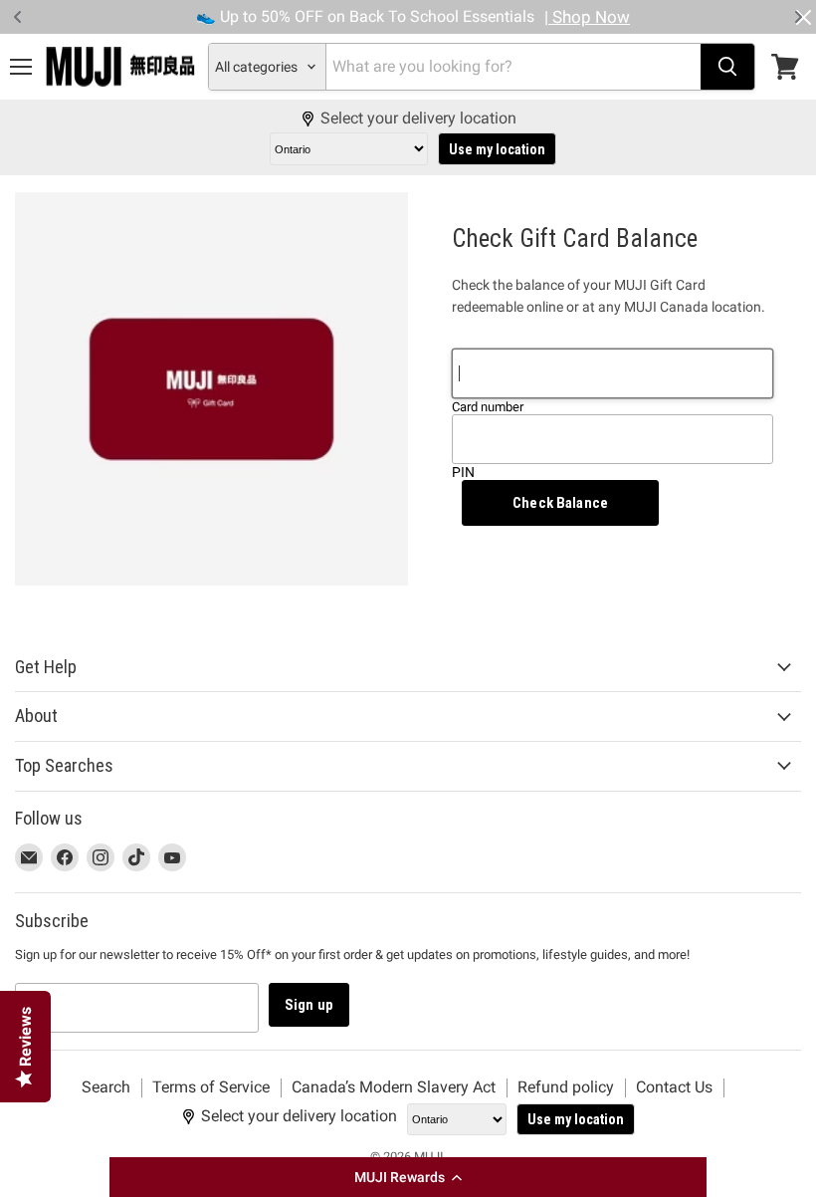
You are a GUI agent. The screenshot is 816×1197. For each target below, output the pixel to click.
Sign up (309, 1005)
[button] (408, 1177)
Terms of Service (211, 1086)
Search (106, 1086)
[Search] (727, 67)
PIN (463, 472)
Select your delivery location (418, 118)
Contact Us (674, 1086)
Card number (487, 406)
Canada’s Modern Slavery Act (394, 1086)
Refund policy (565, 1086)
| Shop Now (587, 17)
